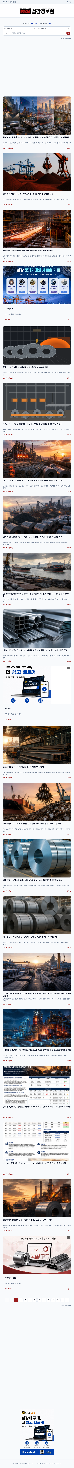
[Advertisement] (37, 53)
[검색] (68, 33)
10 (58, 1300)
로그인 (69, 2)
